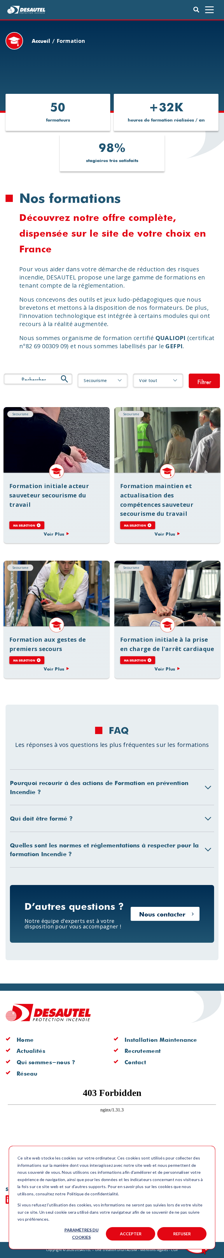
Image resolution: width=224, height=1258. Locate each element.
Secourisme (20, 414)
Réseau (27, 1073)
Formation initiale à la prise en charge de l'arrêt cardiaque (167, 593)
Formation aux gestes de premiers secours (57, 593)
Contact (135, 1061)
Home (25, 1039)
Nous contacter (162, 914)
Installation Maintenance (161, 1039)
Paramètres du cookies (81, 1233)
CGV (174, 1250)
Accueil (41, 40)
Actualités (31, 1050)
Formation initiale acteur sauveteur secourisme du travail (57, 440)
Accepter (130, 1233)
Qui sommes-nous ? (46, 1061)
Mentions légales (154, 1250)
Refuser (182, 1233)
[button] (26, 10)
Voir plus (54, 534)
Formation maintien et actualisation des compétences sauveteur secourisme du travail (167, 440)
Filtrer (204, 381)
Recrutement (143, 1050)
